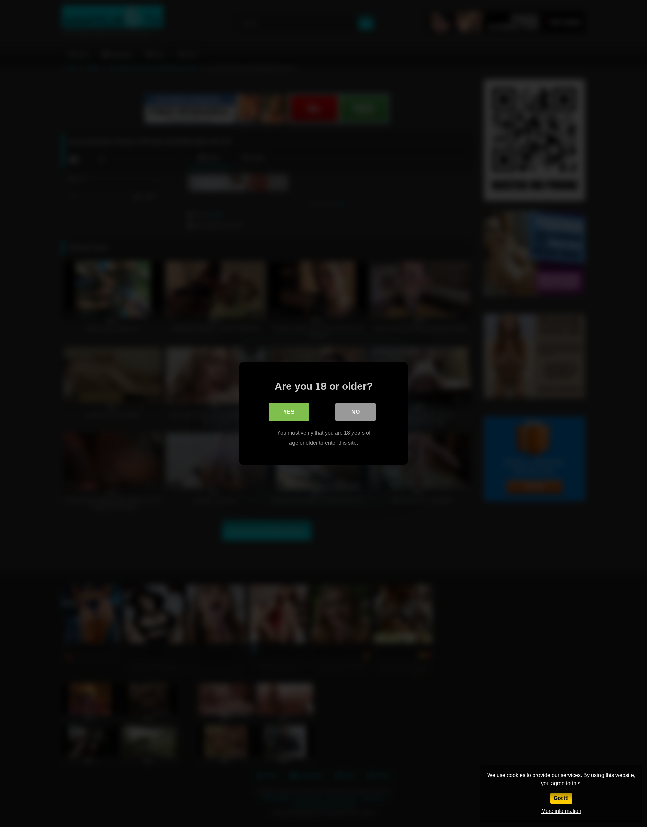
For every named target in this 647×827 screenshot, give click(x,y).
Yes (289, 412)
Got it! (561, 798)
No (355, 412)
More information (561, 811)
